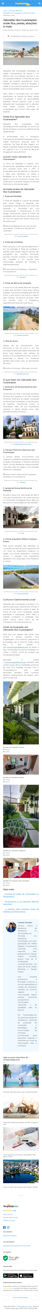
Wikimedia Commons (22, 373)
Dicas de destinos (15, 11)
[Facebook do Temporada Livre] (5, 1228)
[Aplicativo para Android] (10, 1279)
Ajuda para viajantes (10, 1235)
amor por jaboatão (22, 236)
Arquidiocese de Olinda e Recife (22, 444)
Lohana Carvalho (25, 922)
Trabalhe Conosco (9, 1220)
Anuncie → (21, 1297)
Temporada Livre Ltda (24, 1306)
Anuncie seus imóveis (10, 1217)
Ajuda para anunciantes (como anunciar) (16, 1246)
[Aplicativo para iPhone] (25, 1279)
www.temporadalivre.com (17, 647)
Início (5, 11)
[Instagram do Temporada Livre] (8, 1228)
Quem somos (8, 1214)
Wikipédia (22, 277)
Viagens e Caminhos (22, 335)
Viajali (22, 533)
